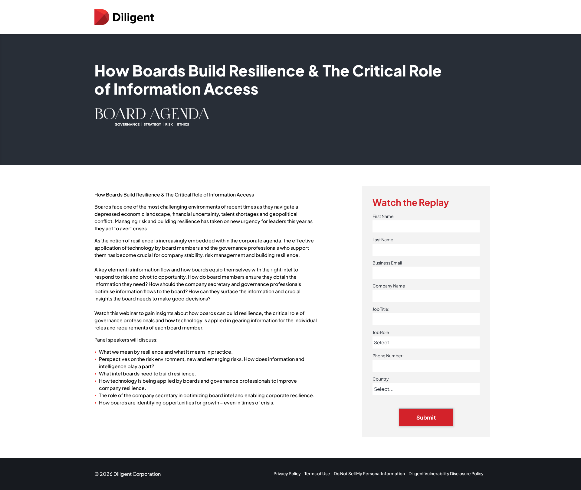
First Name (383, 216)
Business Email (387, 262)
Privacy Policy (287, 473)
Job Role (381, 332)
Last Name (383, 239)
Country (381, 378)
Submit (426, 417)
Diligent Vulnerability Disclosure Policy (446, 473)
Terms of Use (317, 473)
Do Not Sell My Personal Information (369, 473)
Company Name (389, 285)
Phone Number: (388, 355)
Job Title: (381, 309)
